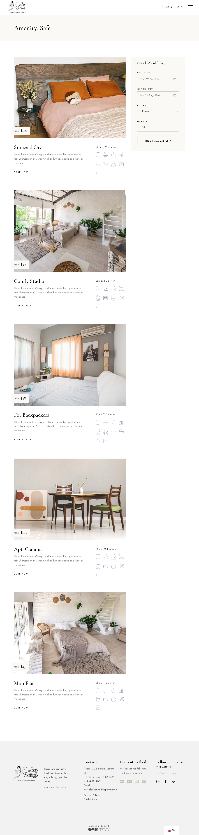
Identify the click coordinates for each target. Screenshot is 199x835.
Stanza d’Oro (28, 147)
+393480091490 (93, 781)
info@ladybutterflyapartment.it (100, 789)
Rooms (141, 105)
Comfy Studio (29, 281)
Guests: (142, 121)
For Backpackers (31, 415)
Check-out (145, 89)
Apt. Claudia (28, 549)
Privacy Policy (91, 795)
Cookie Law (90, 799)
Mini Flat (24, 683)
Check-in (143, 73)
